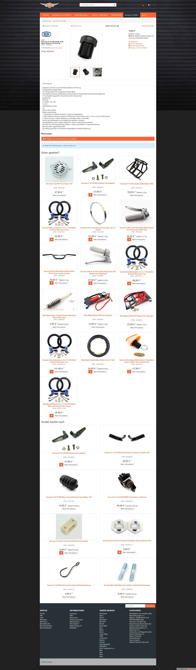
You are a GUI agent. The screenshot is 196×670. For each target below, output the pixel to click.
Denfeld (102, 642)
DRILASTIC (103, 646)
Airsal (101, 616)
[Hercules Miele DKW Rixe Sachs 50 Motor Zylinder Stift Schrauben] (127, 571)
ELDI (101, 654)
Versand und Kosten (76, 620)
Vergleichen (134, 42)
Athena (102, 618)
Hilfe (41, 616)
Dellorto (102, 640)
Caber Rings (104, 634)
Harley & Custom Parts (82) (138, 626)
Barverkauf (103, 620)
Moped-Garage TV (76, 626)
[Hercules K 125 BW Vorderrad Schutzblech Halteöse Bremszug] (68, 571)
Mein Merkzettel (45, 624)
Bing (101, 628)
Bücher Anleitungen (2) (136, 634)
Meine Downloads (45, 628)
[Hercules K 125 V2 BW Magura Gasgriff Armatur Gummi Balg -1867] (68, 482)
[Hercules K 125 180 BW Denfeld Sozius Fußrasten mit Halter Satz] (127, 438)
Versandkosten (191, 669)
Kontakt (42, 613)
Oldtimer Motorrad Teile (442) (139, 642)
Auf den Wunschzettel (137, 46)
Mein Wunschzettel (46, 626)
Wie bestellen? (74, 624)
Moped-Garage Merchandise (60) (140, 624)
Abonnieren (150, 606)
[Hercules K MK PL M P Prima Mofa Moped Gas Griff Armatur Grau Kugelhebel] (98, 257)
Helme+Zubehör (134, 640)
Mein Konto (43, 622)
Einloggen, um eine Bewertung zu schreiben (61, 138)
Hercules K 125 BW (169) (137, 622)
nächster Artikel (147, 26)
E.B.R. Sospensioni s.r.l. (107, 648)
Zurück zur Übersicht (51, 26)
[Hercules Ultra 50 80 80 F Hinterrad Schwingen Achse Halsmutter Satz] (127, 527)
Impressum (73, 613)
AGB (71, 616)
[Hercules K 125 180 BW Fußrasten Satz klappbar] (98, 169)
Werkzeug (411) (134, 630)
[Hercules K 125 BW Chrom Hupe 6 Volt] (59, 169)
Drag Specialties (105, 644)
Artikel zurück (77, 26)
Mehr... (102, 656)
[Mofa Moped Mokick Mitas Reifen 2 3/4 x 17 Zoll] (98, 345)
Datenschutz (74, 618)
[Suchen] (114, 5)
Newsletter (73, 628)
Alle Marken (103, 613)
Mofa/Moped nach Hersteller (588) (140, 613)
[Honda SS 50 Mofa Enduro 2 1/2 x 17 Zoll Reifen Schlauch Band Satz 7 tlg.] (137, 257)
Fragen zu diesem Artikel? (138, 48)
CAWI (101, 636)
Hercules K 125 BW (131, 15)
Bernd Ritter (103, 626)
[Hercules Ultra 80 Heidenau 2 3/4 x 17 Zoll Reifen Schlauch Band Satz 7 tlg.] (59, 345)
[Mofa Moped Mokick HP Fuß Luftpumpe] (98, 301)
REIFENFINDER (116, 15)
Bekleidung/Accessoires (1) (138, 628)
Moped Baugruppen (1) (137, 616)
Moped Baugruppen (81, 15)
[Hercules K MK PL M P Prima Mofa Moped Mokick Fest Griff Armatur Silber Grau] (137, 213)
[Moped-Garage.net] (49, 5)
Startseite (46, 15)
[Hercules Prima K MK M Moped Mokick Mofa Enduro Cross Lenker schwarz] (59, 257)
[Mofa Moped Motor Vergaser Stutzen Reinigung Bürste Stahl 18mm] (59, 301)
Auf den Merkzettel (136, 44)
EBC (101, 650)
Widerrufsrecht (74, 622)
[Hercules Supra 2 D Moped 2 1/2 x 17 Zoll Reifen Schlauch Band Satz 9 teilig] (59, 213)
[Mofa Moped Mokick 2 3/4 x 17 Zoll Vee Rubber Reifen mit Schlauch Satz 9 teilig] (59, 389)
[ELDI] (46, 34)
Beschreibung (47, 83)
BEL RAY (102, 622)
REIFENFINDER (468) (136, 620)
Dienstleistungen (134, 638)
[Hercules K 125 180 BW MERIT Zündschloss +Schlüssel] (127, 482)
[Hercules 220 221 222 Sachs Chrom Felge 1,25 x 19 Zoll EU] (98, 213)
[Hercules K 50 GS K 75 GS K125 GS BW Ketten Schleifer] (68, 527)
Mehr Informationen (59, 195)
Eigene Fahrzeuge (135, 636)
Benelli (102, 624)
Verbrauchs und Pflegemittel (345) (140, 632)
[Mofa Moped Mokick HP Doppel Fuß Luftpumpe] (137, 301)
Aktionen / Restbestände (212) (139, 618)
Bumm (102, 632)
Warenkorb (43, 620)
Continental (103, 638)
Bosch (102, 630)
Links (41, 618)
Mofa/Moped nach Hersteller (61, 15)
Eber (101, 652)
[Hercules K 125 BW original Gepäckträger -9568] (137, 169)
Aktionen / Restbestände (100, 15)
